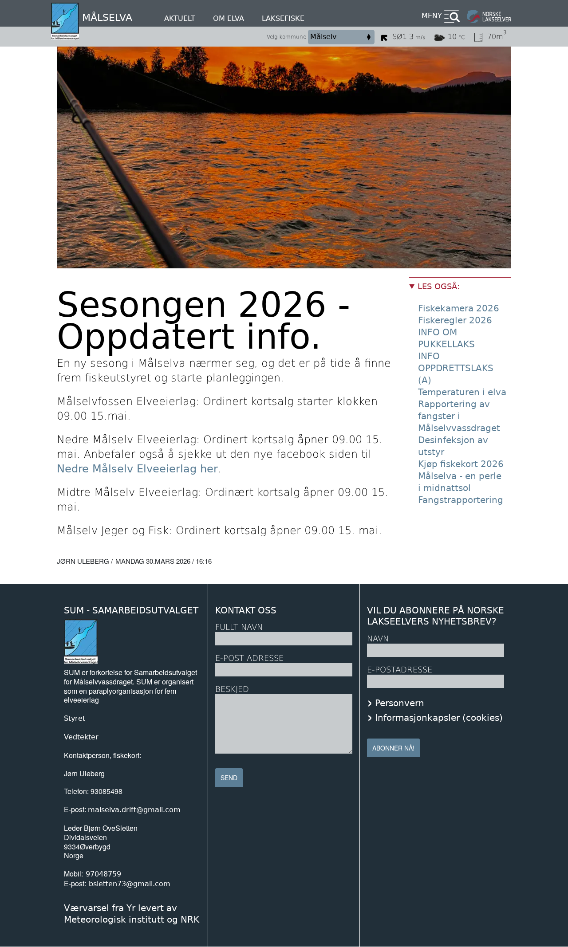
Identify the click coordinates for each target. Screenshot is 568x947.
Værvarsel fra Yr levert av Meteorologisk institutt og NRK (131, 914)
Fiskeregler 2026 (455, 320)
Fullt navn (239, 627)
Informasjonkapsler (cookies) (439, 717)
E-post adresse (249, 658)
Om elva (228, 18)
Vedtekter (81, 737)
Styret (74, 718)
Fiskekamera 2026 (458, 308)
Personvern (399, 703)
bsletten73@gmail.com (129, 884)
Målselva (107, 17)
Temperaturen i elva (462, 392)
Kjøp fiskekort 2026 (461, 464)
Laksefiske (283, 18)
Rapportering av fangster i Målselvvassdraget (459, 416)
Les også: (439, 286)
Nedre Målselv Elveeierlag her (137, 469)
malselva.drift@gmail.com (134, 810)
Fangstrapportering (460, 500)
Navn (378, 638)
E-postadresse (399, 669)
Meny (432, 16)
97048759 (103, 874)
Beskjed (232, 689)
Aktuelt (179, 18)
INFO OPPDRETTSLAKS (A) (455, 368)
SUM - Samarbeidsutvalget (131, 610)
